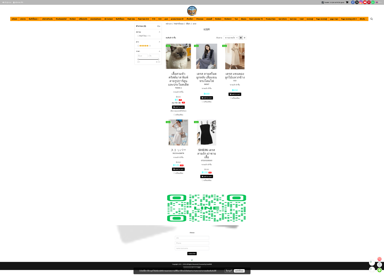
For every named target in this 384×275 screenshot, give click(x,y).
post (166, 19)
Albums (243, 19)
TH (379, 2)
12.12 (160, 19)
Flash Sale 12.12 (143, 19)
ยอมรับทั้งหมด (239, 271)
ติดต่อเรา (73, 19)
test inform (283, 19)
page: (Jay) (334, 19)
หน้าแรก (14, 19)
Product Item (271, 19)
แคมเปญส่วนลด (95, 19)
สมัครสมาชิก (18, 2)
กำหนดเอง (199, 19)
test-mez (293, 19)
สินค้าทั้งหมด (33, 19)
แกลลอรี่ (209, 19)
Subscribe (192, 253)
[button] (371, 19)
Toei (236, 19)
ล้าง (158, 26)
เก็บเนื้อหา (190, 19)
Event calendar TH (256, 19)
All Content (108, 19)
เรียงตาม (219, 38)
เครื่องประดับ (83, 19)
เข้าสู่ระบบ (7, 2)
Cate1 (302, 19)
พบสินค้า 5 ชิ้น (171, 38)
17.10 (153, 19)
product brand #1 (177, 19)
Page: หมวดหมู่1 (321, 19)
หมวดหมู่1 (310, 19)
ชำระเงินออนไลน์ (61, 19)
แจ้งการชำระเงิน (47, 19)
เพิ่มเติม (362, 19)
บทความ (23, 19)
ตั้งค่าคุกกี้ (229, 271)
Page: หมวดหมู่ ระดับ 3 (349, 19)
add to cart (179, 107)
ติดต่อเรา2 (228, 19)
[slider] (138, 59)
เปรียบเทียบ (179, 115)
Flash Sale (131, 19)
